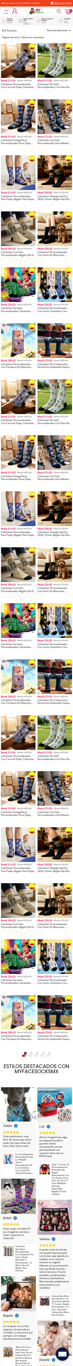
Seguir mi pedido (63, 2)
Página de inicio (11, 37)
